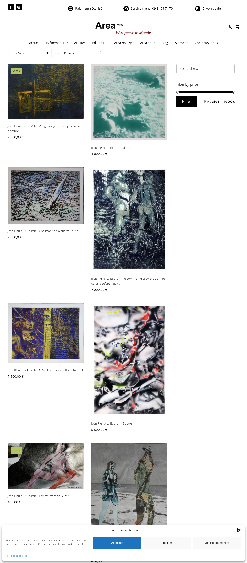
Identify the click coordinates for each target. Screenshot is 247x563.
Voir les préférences (217, 542)
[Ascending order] (47, 53)
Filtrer (186, 101)
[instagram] (19, 7)
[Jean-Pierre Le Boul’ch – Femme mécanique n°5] (129, 495)
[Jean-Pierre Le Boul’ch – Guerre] (129, 359)
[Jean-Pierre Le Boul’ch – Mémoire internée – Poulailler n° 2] (46, 333)
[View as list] (100, 53)
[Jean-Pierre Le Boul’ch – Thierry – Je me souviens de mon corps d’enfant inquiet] (129, 219)
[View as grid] (92, 53)
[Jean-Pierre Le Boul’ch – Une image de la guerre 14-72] (46, 195)
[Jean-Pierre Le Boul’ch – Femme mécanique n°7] (46, 466)
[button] (239, 530)
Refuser (167, 542)
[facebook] (11, 7)
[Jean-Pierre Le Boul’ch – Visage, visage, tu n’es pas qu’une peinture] (46, 91)
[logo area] (123, 22)
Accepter (117, 542)
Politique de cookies (16, 555)
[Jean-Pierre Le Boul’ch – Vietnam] (129, 102)
